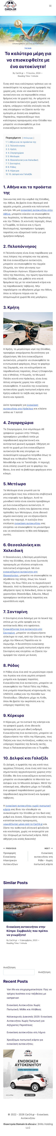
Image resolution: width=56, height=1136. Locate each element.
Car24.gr (19, 73)
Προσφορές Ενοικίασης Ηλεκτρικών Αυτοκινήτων (10, 856)
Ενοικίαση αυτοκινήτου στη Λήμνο (26, 1032)
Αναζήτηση (9, 967)
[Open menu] (50, 6)
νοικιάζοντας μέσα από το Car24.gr (23, 824)
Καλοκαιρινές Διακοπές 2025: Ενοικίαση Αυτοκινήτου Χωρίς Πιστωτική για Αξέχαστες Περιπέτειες (29, 1020)
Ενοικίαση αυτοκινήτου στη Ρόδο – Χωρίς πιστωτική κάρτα (43, 856)
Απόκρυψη (28, 138)
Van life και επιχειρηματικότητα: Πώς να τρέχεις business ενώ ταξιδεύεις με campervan (29, 993)
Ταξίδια (28, 48)
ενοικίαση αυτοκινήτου (27, 523)
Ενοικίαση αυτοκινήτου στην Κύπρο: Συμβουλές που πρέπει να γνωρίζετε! (27, 931)
